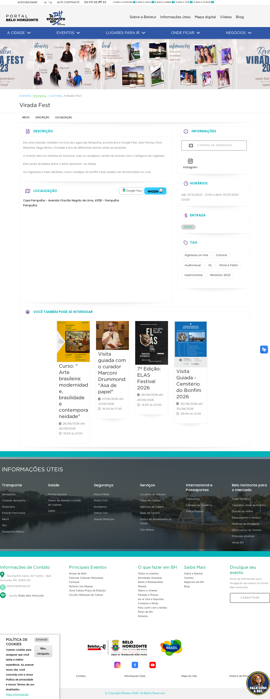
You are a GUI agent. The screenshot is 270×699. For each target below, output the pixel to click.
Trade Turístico (240, 499)
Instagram (190, 167)
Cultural (56, 96)
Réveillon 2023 (220, 275)
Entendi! (41, 639)
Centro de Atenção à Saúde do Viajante (64, 502)
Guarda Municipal (104, 519)
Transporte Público (13, 532)
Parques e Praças (148, 595)
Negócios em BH (194, 582)
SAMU (51, 511)
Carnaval (74, 582)
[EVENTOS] (78, 33)
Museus (142, 586)
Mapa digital (205, 17)
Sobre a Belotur (143, 17)
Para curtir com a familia (152, 608)
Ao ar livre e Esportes (151, 599)
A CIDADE (16, 33)
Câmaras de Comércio (199, 505)
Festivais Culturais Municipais (86, 578)
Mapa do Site (189, 676)
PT (100, 2)
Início (26, 117)
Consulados (193, 499)
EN (86, 2)
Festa (42, 96)
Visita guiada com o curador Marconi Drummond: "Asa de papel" (112, 373)
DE (96, 2)
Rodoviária (8, 507)
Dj (210, 265)
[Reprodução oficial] (67, 64)
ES (104, 2)
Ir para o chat (183, 2)
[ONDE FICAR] (198, 33)
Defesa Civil (101, 513)
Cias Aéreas (147, 530)
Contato (189, 578)
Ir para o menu (144, 2)
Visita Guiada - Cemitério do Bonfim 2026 (188, 384)
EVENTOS (65, 33)
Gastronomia (193, 275)
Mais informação (17, 694)
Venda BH (238, 542)
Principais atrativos (243, 536)
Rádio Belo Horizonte (31, 596)
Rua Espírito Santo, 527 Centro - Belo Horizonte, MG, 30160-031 (25, 578)
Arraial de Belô (78, 573)
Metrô (5, 519)
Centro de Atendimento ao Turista (156, 521)
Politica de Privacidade (243, 676)
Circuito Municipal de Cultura (86, 595)
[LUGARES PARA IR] (143, 33)
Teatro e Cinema (147, 590)
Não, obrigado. (43, 651)
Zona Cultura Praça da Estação (87, 590)
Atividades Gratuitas (150, 578)
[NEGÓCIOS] (250, 33)
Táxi (4, 525)
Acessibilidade (27, 2)
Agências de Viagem (152, 507)
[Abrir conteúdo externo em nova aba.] (131, 191)
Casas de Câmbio (150, 500)
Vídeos (226, 17)
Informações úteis (175, 17)
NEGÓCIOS (236, 33)
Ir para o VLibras (203, 2)
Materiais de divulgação (246, 524)
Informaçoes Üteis (134, 676)
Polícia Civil (100, 500)
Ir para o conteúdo (124, 2)
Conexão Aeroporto (14, 500)
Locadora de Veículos (152, 494)
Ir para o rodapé (164, 2)
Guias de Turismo (150, 513)
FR (91, 2)
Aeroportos (9, 494)
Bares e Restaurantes (150, 582)
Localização (63, 117)
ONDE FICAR (182, 33)
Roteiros (143, 616)
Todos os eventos (148, 573)
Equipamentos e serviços (246, 518)
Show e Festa (228, 265)
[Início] (35, 12)
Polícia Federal (194, 511)
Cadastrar (250, 598)
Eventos (25, 96)
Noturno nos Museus (81, 586)
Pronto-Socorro (57, 494)
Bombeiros (100, 507)
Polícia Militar (102, 494)
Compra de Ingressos (214, 145)
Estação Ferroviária (13, 513)
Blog (240, 17)
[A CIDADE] (29, 33)
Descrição (42, 117)
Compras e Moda (148, 603)
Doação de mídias (242, 511)
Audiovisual (193, 265)
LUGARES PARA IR (123, 33)
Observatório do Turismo (247, 530)
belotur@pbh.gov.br (18, 586)
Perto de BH (145, 612)
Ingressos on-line (196, 255)
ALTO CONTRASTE (68, 2)
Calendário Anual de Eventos (249, 505)
